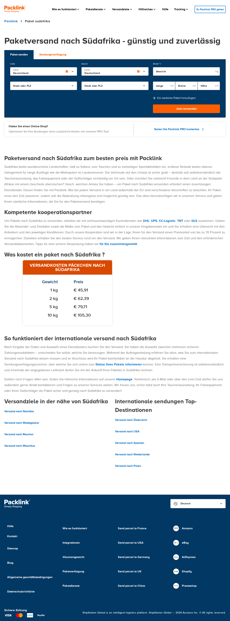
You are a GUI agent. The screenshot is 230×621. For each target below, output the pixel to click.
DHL (146, 221)
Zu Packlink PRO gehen (210, 9)
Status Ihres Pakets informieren (118, 364)
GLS (194, 221)
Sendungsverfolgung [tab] (52, 54)
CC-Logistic (167, 221)
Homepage (124, 379)
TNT (180, 221)
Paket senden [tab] (19, 54)
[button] (66, 9)
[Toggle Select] (72, 71)
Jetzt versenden (186, 108)
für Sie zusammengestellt (118, 244)
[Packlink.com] (15, 9)
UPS (154, 221)
